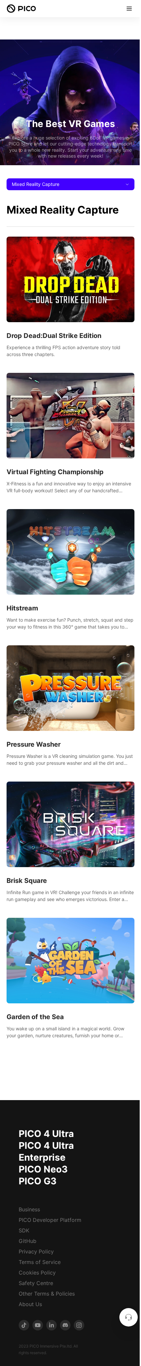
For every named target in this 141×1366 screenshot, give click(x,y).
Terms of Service (40, 1262)
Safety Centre (36, 1283)
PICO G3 (37, 1181)
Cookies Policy (37, 1272)
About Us (30, 1304)
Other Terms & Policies (47, 1293)
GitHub (27, 1241)
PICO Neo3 (43, 1169)
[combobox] (70, 184)
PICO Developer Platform (50, 1220)
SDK (24, 1230)
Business (29, 1209)
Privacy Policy (36, 1251)
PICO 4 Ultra (46, 1133)
